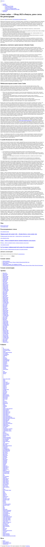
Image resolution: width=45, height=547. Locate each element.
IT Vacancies (5, 446)
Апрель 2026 (5, 274)
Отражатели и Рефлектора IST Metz (12, 9)
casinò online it (5, 414)
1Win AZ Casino (6, 349)
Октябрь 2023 (5, 289)
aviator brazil (5, 382)
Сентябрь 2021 (6, 315)
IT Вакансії (5, 447)
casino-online (5, 421)
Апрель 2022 (5, 308)
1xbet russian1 (5, 369)
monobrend (5, 461)
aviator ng (5, 388)
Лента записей (6, 541)
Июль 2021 (5, 317)
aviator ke (4, 386)
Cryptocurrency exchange (7, 428)
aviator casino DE (6, 383)
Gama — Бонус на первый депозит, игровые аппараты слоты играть (18, 240)
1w (3, 348)
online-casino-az (6, 480)
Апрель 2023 (5, 295)
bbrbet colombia (6, 394)
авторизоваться (21, 253)
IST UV (9, 545)
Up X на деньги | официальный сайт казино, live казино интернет (17, 247)
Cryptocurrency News (7, 429)
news (25, 19)
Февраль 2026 (5, 276)
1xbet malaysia (5, 365)
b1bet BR (4, 390)
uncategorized (5, 514)
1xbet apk (4, 357)
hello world (5, 444)
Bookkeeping (5, 403)
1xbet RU (4, 368)
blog (3, 400)
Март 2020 (5, 329)
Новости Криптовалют (7, 530)
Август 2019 (5, 334)
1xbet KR (4, 364)
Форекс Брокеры (6, 533)
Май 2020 (5, 328)
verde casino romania (7, 519)
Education (5, 432)
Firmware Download (7, 437)
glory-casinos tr (5, 443)
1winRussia (5, 355)
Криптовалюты (6, 525)
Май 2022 (5, 307)
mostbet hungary (6, 466)
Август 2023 (5, 291)
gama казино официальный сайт (25, 120)
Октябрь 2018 (5, 336)
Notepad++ (5, 477)
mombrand (5, 456)
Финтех (4, 532)
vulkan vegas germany (7, 521)
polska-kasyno (5, 496)
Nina (6, 19)
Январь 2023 (5, 298)
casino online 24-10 (6, 412)
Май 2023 (5, 294)
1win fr (4, 351)
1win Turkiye (5, 353)
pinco (4, 491)
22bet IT (4, 373)
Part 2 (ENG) (5, 484)
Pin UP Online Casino (7, 490)
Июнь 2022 (5, 305)
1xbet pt (4, 367)
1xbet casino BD (6, 360)
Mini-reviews (5, 455)
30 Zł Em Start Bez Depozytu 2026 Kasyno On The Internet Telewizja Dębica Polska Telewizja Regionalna (23, 265)
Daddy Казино (5, 263)
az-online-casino (6, 389)
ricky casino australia (7, 503)
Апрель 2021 (5, 320)
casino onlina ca (6, 410)
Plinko (4, 492)
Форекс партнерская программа (9, 535)
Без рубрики (5, 524)
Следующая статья (4, 226)
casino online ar (6, 413)
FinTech (4, 436)
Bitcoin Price (5, 397)
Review (4, 500)
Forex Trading (5, 440)
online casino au (6, 478)
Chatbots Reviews (6, 425)
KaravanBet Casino (6, 449)
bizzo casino (5, 398)
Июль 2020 (5, 326)
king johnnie (5, 452)
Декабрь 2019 (5, 331)
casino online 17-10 (6, 411)
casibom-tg (5, 406)
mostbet (4, 464)
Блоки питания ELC (9, 7)
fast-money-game (6, 435)
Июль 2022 (5, 304)
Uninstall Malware (6, 515)
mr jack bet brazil (6, 472)
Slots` (4, 508)
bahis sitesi (5, 392)
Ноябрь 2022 (5, 300)
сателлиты (5, 531)
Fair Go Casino (5, 433)
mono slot (4, 458)
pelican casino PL (6, 487)
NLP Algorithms (6, 476)
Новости (4, 529)
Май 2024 (5, 281)
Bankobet (4, 393)
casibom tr (5, 405)
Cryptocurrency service (7, 430)
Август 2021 (5, 316)
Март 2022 (5, 309)
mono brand (5, 457)
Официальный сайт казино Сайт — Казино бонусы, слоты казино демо (18, 234)
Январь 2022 (5, 311)
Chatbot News (5, 424)
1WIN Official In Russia (7, 352)
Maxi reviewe (5, 453)
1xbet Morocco (5, 366)
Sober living (5, 509)
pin (3, 488)
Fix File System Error (7, 438)
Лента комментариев (7, 542)
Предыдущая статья (4, 225)
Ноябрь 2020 (5, 322)
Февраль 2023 (5, 297)
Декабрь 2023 (5, 286)
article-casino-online (6, 378)
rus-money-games (6, 505)
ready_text (5, 497)
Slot (3, 506)
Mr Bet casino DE (6, 471)
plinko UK (5, 494)
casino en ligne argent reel (7, 408)
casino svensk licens (6, 415)
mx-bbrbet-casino (6, 473)
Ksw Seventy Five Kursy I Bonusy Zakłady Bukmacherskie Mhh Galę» (16, 262)
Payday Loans (5, 485)
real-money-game (6, 499)
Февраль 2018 (5, 342)
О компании (5, 10)
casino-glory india (6, 419)
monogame (5, 462)
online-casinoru (5, 482)
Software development (7, 510)
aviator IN (5, 385)
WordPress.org (5, 543)
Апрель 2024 (5, 282)
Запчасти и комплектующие (10, 8)
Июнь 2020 (5, 327)
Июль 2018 (5, 339)
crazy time (5, 427)
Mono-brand (5, 459)
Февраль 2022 (5, 310)
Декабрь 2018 (5, 335)
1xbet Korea (5, 362)
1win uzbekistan (6, 354)
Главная (4, 4)
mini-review (5, 454)
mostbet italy (5, 467)
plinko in (4, 493)
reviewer (4, 502)
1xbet (4, 356)
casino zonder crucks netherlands (9, 418)
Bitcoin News (5, 396)
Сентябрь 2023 (6, 290)
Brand (4, 404)
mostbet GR (5, 465)
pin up (4, 489)
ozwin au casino (6, 483)
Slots (4, 507)
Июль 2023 (5, 292)
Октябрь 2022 (5, 301)
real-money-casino (6, 498)
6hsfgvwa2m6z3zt (6, 261)
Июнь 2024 (5, 280)
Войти (4, 540)
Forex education (6, 439)
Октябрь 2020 (5, 324)
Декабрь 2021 (5, 312)
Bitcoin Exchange (6, 395)
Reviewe (4, 501)
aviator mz (5, 387)
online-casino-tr (6, 481)
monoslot (4, 463)
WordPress (28, 545)
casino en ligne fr (6, 409)
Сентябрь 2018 (6, 337)
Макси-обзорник (6, 526)
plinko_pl (4, 495)
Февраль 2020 (5, 330)
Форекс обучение (6, 534)
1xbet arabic (5, 358)
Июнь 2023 (5, 293)
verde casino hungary (7, 517)
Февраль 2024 (5, 284)
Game (4, 442)
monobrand (5, 460)
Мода (4, 527)
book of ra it (5, 402)
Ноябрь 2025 (5, 279)
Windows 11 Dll (6, 523)
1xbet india (5, 361)
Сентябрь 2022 (6, 302)
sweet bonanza (5, 512)
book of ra (5, 401)
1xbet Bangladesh (6, 359)
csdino (4, 431)
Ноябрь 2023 (5, 287)
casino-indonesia (6, 420)
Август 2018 (5, 338)
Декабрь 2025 (5, 278)
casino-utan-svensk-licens (7, 423)
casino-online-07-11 (6, 422)
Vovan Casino (5, 520)
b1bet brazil (5, 391)
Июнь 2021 (5, 318)
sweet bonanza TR (6, 513)
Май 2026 (5, 273)
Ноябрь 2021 (5, 313)
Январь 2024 (5, 285)
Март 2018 (5, 340)
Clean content (5, 426)
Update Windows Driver (7, 516)
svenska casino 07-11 (7, 511)
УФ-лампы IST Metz (9, 6)
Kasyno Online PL (6, 450)
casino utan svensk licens (7, 417)
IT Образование (6, 448)
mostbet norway (6, 468)
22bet (4, 371)
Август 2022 (5, 303)
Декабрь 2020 (5, 321)
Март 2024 (5, 283)
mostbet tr (4, 470)
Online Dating (5, 479)
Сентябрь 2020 (6, 325)
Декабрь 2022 (5, 299)
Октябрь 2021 (5, 314)
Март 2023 (5, 296)
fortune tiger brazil (6, 441)
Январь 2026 (5, 277)
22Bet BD (5, 372)
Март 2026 (5, 275)
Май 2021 (5, 319)
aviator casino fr (6, 384)
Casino (4, 407)
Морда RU (5, 528)
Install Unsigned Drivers (7, 445)
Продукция (5, 5)
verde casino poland (6, 518)
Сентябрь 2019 (6, 333)
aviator (4, 380)
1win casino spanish (6, 350)
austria (4, 379)
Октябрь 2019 (5, 332)
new (3, 474)
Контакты (5, 11)
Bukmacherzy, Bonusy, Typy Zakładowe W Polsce (12, 264)
